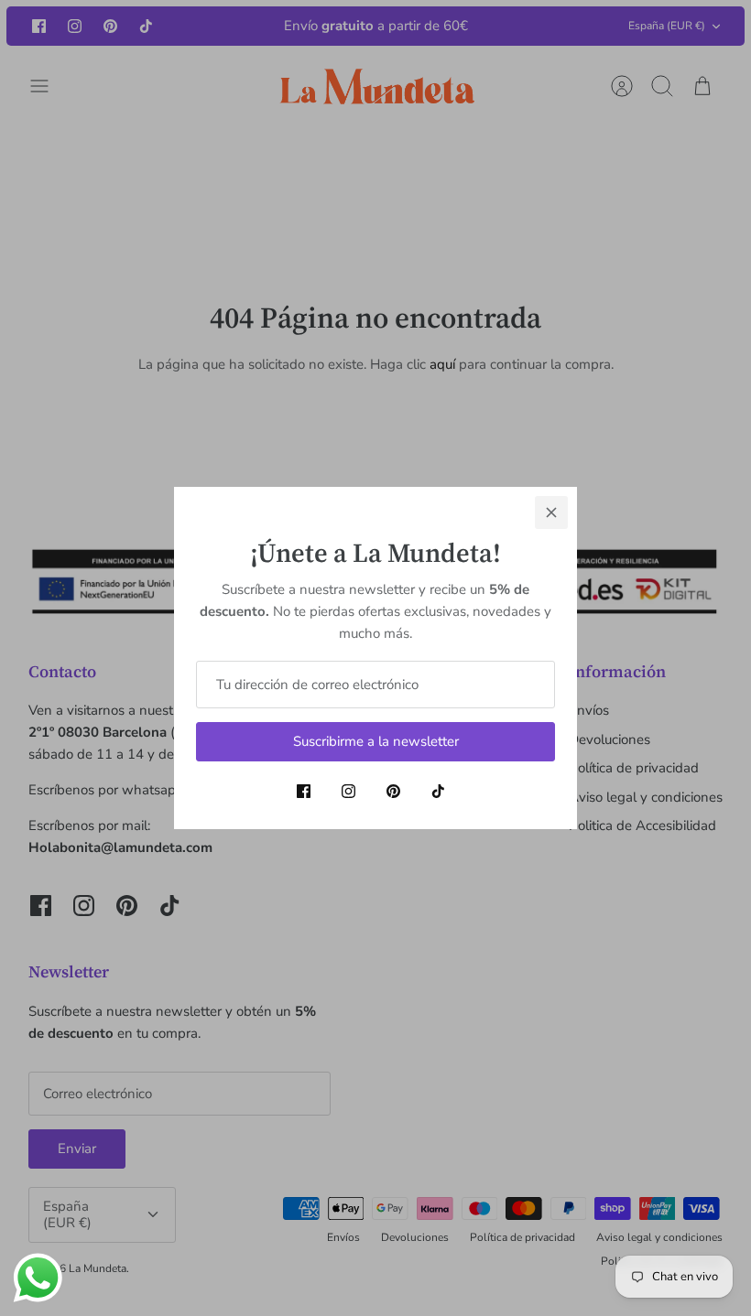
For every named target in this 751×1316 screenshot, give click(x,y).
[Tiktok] (438, 791)
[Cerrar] (551, 512)
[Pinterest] (393, 791)
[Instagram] (348, 791)
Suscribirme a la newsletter (376, 741)
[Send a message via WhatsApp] (38, 1278)
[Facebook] (303, 791)
